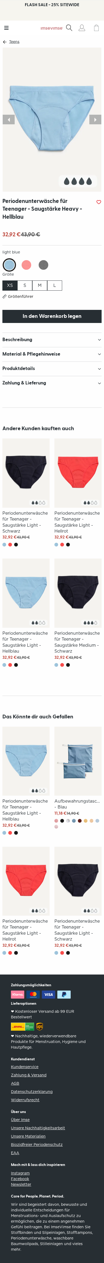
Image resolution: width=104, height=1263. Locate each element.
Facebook (20, 1179)
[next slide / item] (95, 119)
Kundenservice (24, 1067)
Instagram (20, 1173)
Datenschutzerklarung (32, 1091)
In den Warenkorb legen (52, 316)
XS (10, 285)
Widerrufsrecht (25, 1100)
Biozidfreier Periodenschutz (37, 1144)
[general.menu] (6, 28)
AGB (15, 1083)
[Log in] (82, 28)
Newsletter (21, 1184)
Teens (14, 42)
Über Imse (20, 1120)
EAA (15, 1153)
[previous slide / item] (9, 119)
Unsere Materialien (28, 1136)
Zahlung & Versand (28, 1075)
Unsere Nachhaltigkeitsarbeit (38, 1128)
